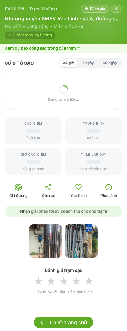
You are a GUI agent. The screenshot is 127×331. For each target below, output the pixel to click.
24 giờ (68, 63)
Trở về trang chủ (68, 322)
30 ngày (110, 63)
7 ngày (88, 63)
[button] (63, 48)
